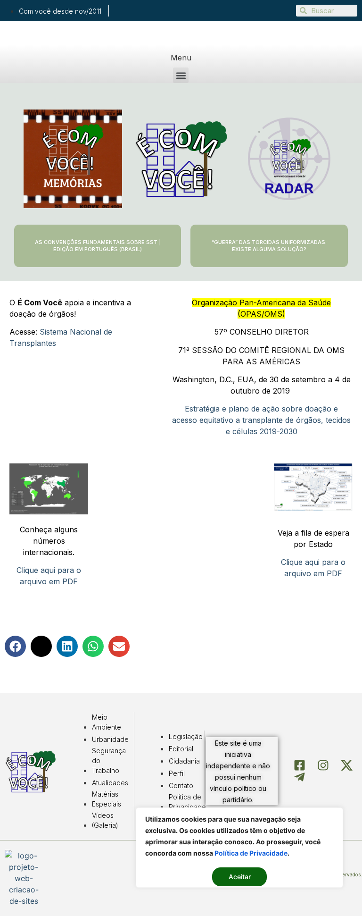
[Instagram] (323, 765)
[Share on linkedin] (67, 646)
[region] (239, 847)
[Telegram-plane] (299, 777)
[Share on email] (119, 646)
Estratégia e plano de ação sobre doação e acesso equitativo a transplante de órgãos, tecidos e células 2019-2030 (261, 420)
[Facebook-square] (299, 765)
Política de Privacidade (251, 853)
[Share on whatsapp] (93, 646)
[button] (181, 75)
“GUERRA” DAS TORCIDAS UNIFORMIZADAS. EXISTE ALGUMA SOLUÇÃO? (269, 245)
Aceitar (240, 877)
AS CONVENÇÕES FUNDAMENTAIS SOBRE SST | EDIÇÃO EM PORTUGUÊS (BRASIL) (98, 245)
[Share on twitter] (41, 646)
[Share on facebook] (15, 646)
